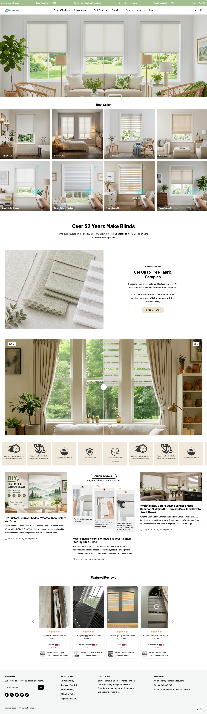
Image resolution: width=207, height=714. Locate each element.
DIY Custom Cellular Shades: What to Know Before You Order (35, 519)
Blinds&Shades (61, 10)
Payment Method (69, 698)
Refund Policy (67, 689)
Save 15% (103, 66)
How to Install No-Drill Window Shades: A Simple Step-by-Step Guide (101, 540)
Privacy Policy (67, 680)
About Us (141, 10)
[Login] (196, 10)
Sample (129, 10)
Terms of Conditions (70, 685)
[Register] (41, 687)
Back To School (101, 10)
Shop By (116, 10)
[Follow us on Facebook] (7, 695)
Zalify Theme (104, 680)
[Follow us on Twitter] (12, 695)
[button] (34, 623)
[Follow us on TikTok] (27, 695)
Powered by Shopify (27, 708)
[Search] (190, 10)
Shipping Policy (68, 694)
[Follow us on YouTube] (22, 695)
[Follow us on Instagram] (17, 695)
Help (151, 10)
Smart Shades (81, 10)
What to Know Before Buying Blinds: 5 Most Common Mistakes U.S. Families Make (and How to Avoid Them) (170, 509)
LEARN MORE (153, 310)
